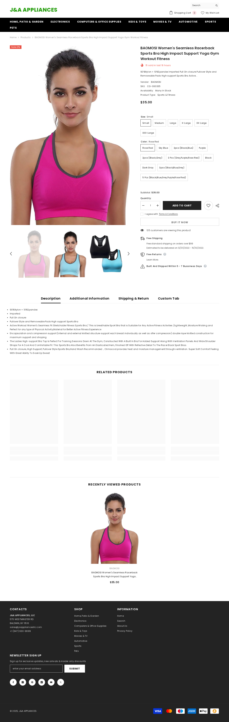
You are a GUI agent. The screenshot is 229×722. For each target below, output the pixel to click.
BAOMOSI (156, 81)
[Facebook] (13, 682)
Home (13, 37)
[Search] (205, 5)
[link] (34, 453)
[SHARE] (216, 205)
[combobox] (202, 5)
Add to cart (182, 205)
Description (51, 298)
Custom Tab (168, 298)
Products (26, 37)
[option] (70, 135)
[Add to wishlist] (208, 205)
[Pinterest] (32, 682)
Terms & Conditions (168, 214)
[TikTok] (41, 682)
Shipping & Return (133, 298)
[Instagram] (22, 682)
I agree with (151, 214)
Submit (74, 668)
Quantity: (145, 198)
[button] (11, 253)
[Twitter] (60, 682)
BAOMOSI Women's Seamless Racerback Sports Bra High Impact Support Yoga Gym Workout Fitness (114, 574)
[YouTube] (51, 682)
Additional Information (89, 298)
